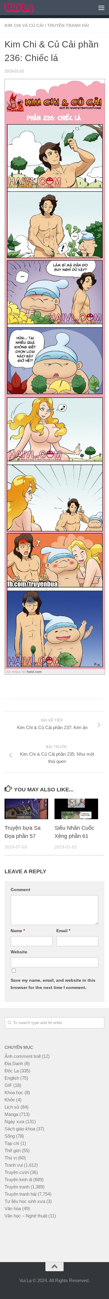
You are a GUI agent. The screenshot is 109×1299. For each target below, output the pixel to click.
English (12, 1078)
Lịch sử (12, 1107)
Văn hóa (13, 1208)
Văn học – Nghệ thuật (26, 1215)
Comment (20, 889)
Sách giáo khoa (20, 1128)
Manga (11, 1114)
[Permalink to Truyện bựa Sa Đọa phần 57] (26, 809)
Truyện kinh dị (18, 1179)
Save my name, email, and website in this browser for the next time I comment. (53, 984)
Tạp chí (12, 1143)
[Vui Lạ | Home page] (24, 7)
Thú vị (11, 1157)
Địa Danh (14, 1063)
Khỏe (10, 1099)
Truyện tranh (17, 1186)
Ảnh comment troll (23, 1056)
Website (19, 951)
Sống (10, 1136)
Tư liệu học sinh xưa (25, 1201)
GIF (8, 1085)
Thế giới (13, 1150)
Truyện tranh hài (68, 25)
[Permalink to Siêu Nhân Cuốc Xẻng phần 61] (76, 809)
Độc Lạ (12, 1070)
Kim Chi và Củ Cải (24, 25)
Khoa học (14, 1092)
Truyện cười (17, 1172)
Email (63, 930)
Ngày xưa (14, 1121)
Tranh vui (14, 1165)
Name (18, 930)
